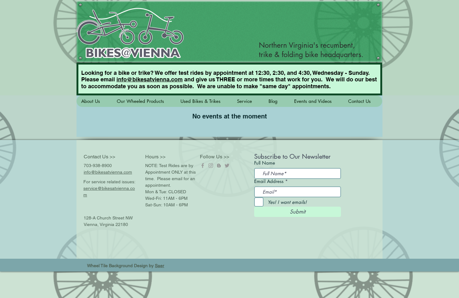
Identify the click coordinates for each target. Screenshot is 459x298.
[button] (94, 101)
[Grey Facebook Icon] (203, 165)
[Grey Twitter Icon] (227, 165)
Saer (159, 265)
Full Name (264, 163)
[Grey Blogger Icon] (219, 165)
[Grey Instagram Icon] (211, 165)
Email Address (269, 181)
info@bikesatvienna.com (149, 79)
